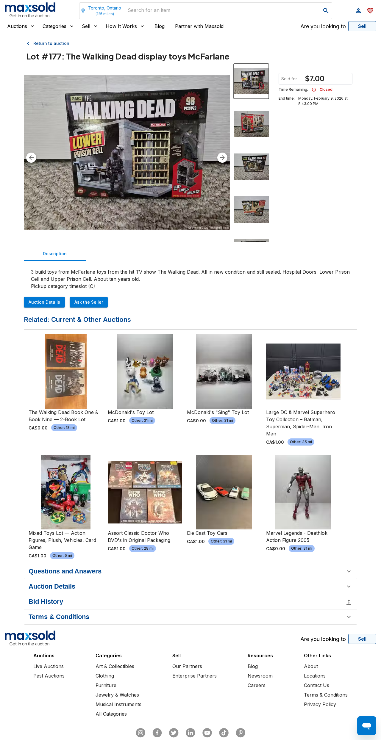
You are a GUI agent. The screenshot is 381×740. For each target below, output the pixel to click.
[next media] (222, 158)
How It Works (121, 26)
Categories (54, 26)
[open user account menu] (358, 10)
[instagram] (140, 733)
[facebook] (157, 733)
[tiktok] (224, 733)
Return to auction (51, 43)
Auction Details (44, 302)
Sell (86, 26)
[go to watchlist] (370, 10)
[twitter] (174, 733)
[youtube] (207, 733)
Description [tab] (55, 253)
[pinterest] (240, 733)
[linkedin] (190, 733)
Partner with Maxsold (199, 26)
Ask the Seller (88, 302)
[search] (326, 11)
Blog (159, 26)
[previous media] (31, 158)
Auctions (17, 26)
